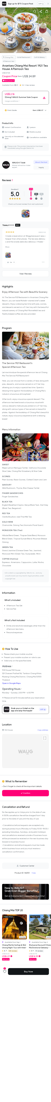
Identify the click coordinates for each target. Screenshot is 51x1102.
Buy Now (28, 971)
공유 (40, 11)
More (7, 247)
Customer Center (27, 866)
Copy (34, 873)
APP (40, 4)
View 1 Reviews (25, 274)
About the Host (41, 162)
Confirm (26, 793)
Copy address (43, 730)
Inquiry (41, 167)
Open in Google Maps (11, 683)
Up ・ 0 (12, 262)
